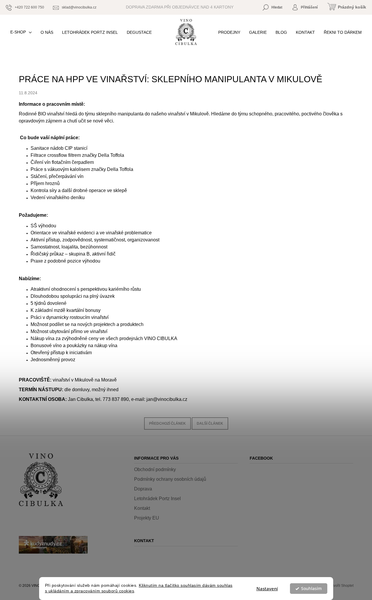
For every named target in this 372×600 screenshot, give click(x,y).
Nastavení (267, 588)
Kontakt (142, 508)
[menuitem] (21, 32)
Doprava (143, 488)
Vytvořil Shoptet (340, 586)
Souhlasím (311, 588)
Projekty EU (146, 517)
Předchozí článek (167, 423)
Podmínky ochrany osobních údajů (170, 479)
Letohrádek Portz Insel (157, 498)
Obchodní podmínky (155, 469)
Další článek (210, 423)
